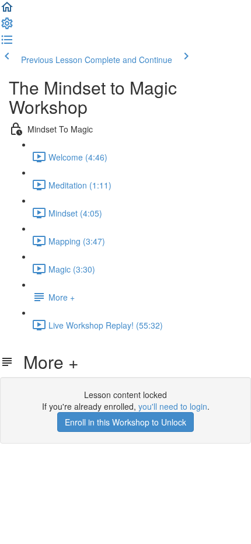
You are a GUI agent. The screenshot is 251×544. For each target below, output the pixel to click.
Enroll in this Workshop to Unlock (125, 422)
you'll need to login (172, 406)
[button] (7, 10)
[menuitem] (7, 27)
